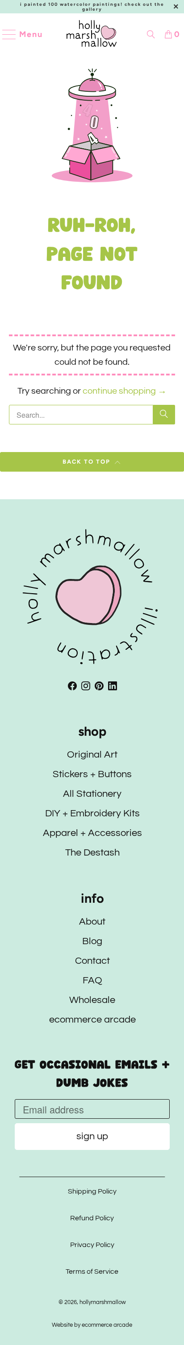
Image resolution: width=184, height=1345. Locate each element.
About (92, 922)
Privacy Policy (92, 1244)
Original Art (92, 755)
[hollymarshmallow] (92, 34)
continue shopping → (125, 391)
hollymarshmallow (102, 1302)
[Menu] (5, 34)
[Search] (150, 34)
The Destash (92, 853)
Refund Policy (92, 1218)
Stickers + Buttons (92, 774)
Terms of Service (92, 1271)
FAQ (92, 980)
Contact (92, 961)
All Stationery (92, 794)
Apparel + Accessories (92, 833)
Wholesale (92, 1000)
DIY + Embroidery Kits (92, 813)
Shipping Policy (91, 1191)
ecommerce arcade (92, 1020)
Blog (92, 941)
